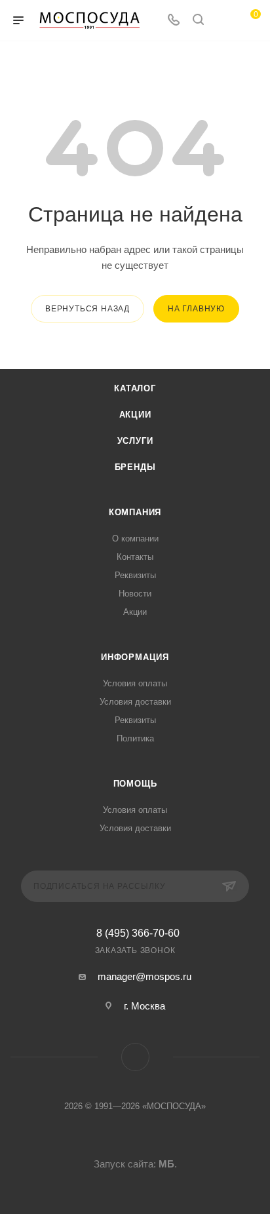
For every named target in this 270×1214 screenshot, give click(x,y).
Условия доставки (135, 702)
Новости (135, 593)
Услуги (135, 441)
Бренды (135, 467)
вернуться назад (87, 308)
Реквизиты (135, 575)
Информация (135, 657)
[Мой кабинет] (223, 20)
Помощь (135, 784)
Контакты (135, 557)
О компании (135, 538)
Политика (135, 738)
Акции (135, 415)
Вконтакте (135, 1057)
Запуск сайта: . (135, 1163)
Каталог (135, 388)
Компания (135, 512)
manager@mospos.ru (144, 976)
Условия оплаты (135, 683)
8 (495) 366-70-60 (138, 933)
